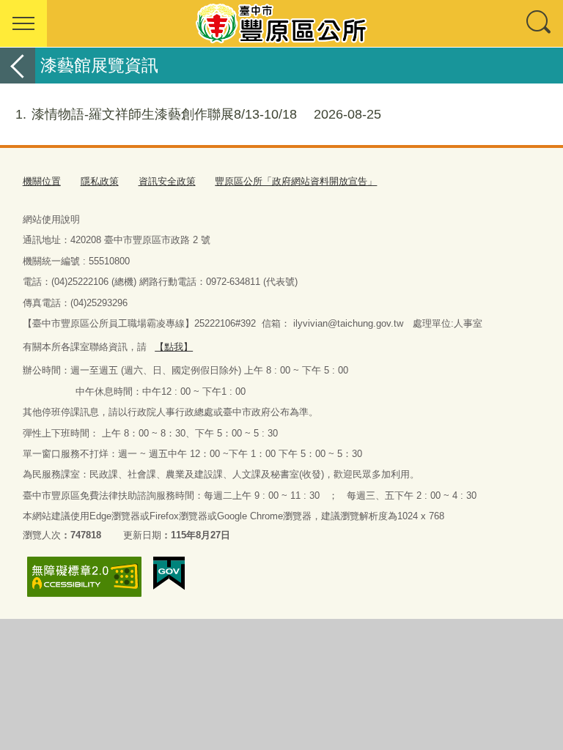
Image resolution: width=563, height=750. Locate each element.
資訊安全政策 (167, 181)
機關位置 (42, 181)
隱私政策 (100, 181)
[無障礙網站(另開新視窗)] (84, 577)
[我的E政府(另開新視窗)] (169, 573)
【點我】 (174, 346)
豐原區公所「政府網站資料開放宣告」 (296, 181)
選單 (23, 23)
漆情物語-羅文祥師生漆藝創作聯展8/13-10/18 (198, 114)
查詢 (539, 23)
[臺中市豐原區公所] (281, 23)
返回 (17, 65)
